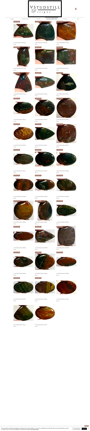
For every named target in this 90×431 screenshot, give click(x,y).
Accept (84, 428)
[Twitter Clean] (72, 331)
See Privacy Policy (35, 429)
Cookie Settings (76, 428)
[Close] (88, 429)
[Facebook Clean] (70, 331)
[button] (76, 9)
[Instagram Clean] (75, 331)
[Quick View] (66, 287)
